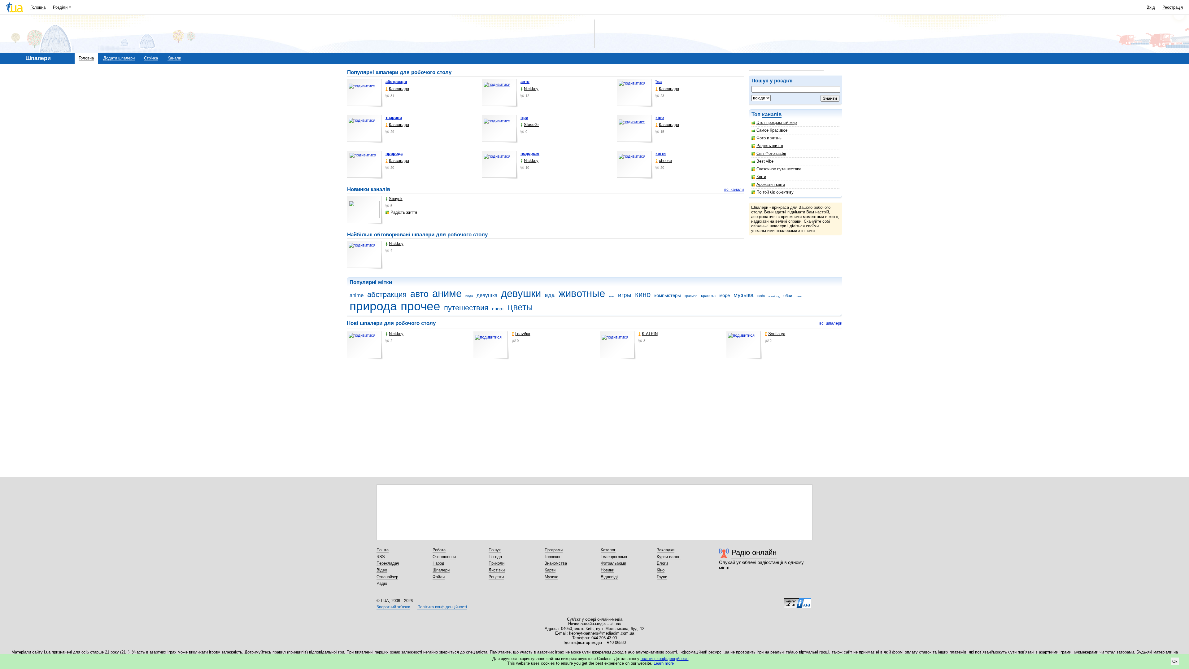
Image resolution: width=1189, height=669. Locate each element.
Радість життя (769, 145)
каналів (772, 114)
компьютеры (667, 295)
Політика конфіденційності (442, 607)
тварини (393, 117)
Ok (1175, 661)
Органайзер (387, 577)
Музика (551, 577)
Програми (554, 550)
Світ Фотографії (771, 153)
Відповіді (609, 577)
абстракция (387, 295)
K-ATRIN (650, 333)
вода (469, 296)
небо (761, 296)
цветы (520, 307)
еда (550, 295)
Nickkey (531, 88)
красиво (691, 296)
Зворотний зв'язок (393, 607)
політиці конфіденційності (665, 658)
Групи (662, 577)
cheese (665, 160)
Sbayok (396, 198)
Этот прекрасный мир (776, 122)
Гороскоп (553, 556)
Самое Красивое (771, 130)
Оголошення (444, 556)
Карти (550, 570)
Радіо (382, 583)
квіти (660, 153)
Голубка (522, 333)
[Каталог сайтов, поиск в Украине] (797, 600)
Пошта (383, 550)
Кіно (660, 570)
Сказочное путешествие (778, 169)
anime (357, 295)
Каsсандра (399, 88)
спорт (498, 308)
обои (787, 295)
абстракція (396, 81)
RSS (381, 556)
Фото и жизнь (769, 138)
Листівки (497, 570)
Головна (38, 7)
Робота (439, 550)
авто (524, 81)
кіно (659, 117)
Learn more (664, 663)
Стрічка (151, 58)
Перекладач (388, 563)
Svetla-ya (776, 333)
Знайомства (556, 563)
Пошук (495, 550)
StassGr (531, 124)
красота (708, 295)
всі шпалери (830, 323)
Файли (439, 577)
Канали (174, 58)
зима (611, 296)
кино (643, 295)
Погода (495, 556)
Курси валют (669, 556)
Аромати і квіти (770, 184)
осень (799, 296)
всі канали (734, 189)
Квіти (761, 176)
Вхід (1151, 7)
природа (394, 153)
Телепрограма (614, 556)
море (724, 295)
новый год (774, 296)
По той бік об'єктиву (775, 192)
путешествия (466, 308)
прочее (420, 306)
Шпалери (441, 570)
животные (582, 293)
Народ (438, 563)
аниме (447, 293)
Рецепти (496, 577)
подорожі (529, 153)
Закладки (665, 550)
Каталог (608, 550)
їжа (658, 81)
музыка (744, 295)
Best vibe (764, 161)
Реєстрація (1172, 7)
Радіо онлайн (754, 552)
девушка (487, 295)
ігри (524, 117)
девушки (521, 293)
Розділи (60, 7)
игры (624, 295)
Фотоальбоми (613, 563)
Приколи (496, 563)
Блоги (662, 563)
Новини (607, 570)
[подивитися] (365, 93)
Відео (382, 570)
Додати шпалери (119, 58)
